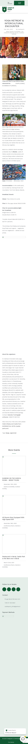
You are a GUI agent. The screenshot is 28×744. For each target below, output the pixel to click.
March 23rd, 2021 (9, 562)
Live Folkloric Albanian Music (13, 32)
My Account (10, 3)
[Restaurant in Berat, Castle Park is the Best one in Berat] (14, 553)
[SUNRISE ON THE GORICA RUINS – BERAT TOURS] (14, 475)
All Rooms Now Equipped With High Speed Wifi (13, 518)
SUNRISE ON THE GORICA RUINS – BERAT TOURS (11, 479)
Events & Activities (14, 31)
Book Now (19, 3)
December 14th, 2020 (10, 484)
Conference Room (9, 526)
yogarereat (13, 433)
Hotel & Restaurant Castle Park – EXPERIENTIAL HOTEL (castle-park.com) (12, 426)
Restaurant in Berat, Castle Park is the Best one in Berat (13, 557)
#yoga (7, 433)
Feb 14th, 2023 (8, 29)
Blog (7, 31)
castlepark (21, 29)
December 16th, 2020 (10, 523)
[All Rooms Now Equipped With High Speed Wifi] (14, 514)
